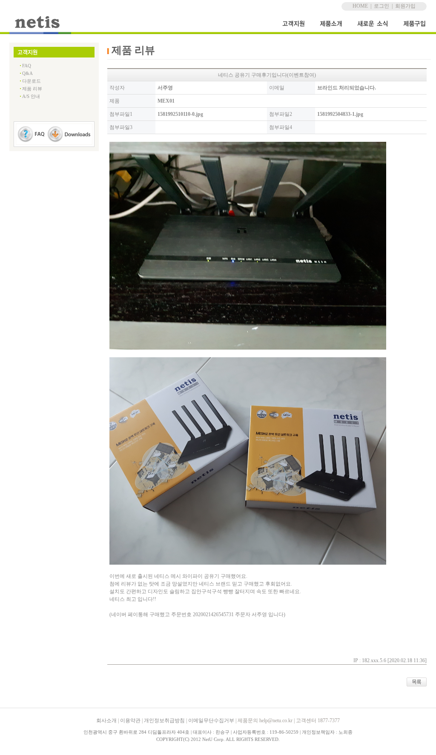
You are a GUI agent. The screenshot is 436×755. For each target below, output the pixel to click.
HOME (360, 6)
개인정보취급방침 (164, 720)
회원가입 (405, 6)
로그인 (381, 6)
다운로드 (31, 80)
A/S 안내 (31, 96)
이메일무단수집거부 (211, 720)
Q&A (27, 73)
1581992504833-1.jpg (340, 114)
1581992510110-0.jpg (180, 114)
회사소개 (106, 720)
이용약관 (130, 720)
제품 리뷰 (32, 88)
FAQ (26, 65)
